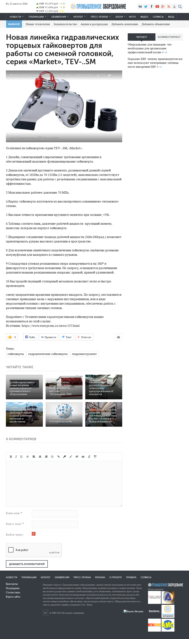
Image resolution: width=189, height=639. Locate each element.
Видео (144, 17)
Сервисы (158, 17)
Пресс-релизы (99, 17)
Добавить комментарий (27, 564)
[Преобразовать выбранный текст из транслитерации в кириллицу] (89, 456)
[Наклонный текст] (16, 456)
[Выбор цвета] (71, 456)
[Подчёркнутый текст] (21, 456)
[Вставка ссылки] (59, 456)
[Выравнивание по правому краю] (46, 456)
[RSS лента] (168, 6)
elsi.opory (65, 75)
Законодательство (65, 24)
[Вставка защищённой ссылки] (64, 456)
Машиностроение (20, 75)
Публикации (36, 17)
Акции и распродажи (94, 24)
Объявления (58, 17)
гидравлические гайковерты (48, 354)
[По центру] (40, 456)
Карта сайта (13, 596)
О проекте (115, 577)
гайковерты (16, 354)
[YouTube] (157, 6)
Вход (171, 17)
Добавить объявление (156, 24)
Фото (132, 17)
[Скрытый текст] (77, 456)
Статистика (13, 592)
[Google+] (163, 6)
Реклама (100, 577)
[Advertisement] (155, 97)
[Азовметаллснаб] (167, 630)
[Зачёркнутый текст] (28, 456)
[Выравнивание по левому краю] (34, 456)
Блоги (119, 17)
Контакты (12, 584)
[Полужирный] (11, 456)
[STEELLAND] (154, 603)
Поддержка (13, 588)
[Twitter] (146, 6)
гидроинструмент (84, 354)
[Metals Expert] (154, 630)
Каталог (78, 17)
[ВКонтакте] (140, 6)
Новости (15, 17)
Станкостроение (40, 75)
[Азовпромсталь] (167, 603)
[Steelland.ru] (154, 617)
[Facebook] (151, 6)
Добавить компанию (124, 24)
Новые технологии (38, 24)
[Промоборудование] (167, 617)
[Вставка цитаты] (83, 456)
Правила (131, 577)
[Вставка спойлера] (95, 456)
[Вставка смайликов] (52, 456)
